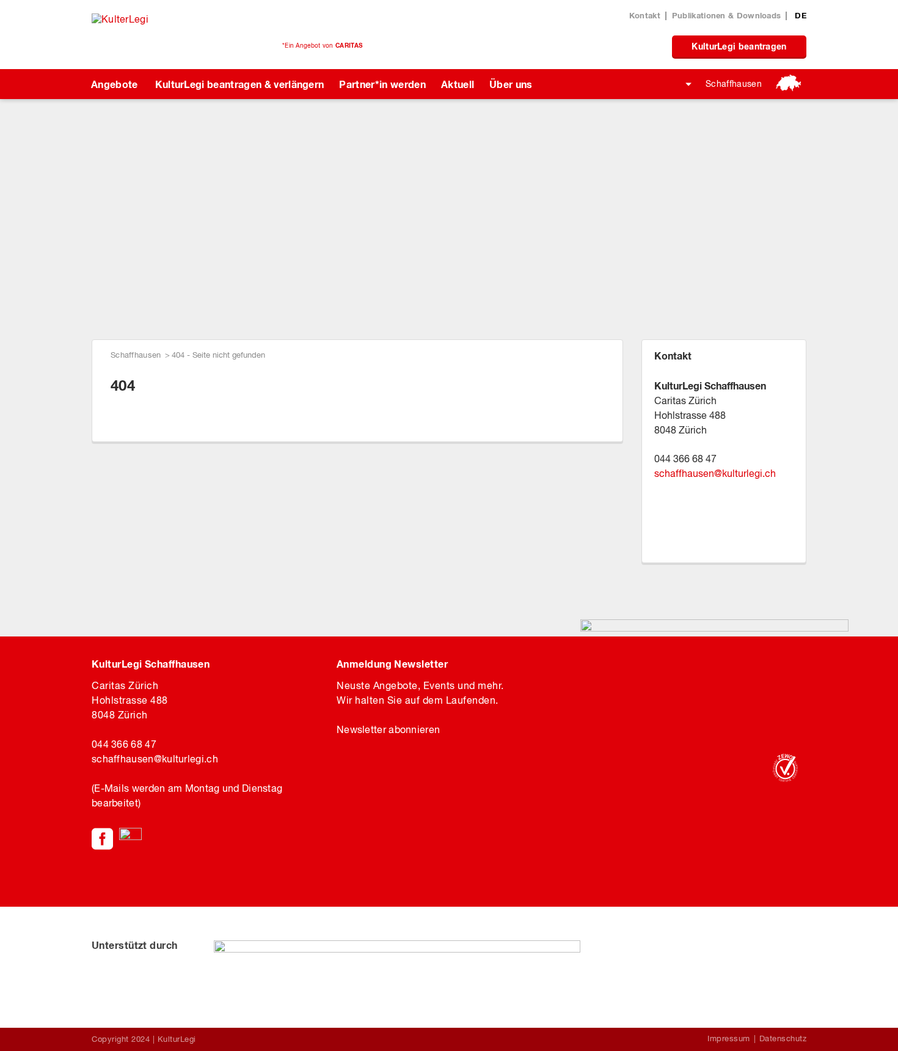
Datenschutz (783, 1038)
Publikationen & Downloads (726, 15)
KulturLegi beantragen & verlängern (239, 84)
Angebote (114, 84)
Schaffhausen (734, 84)
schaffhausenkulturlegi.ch (715, 473)
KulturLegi (177, 1039)
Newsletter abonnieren (388, 729)
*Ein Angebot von (322, 45)
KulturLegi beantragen (739, 46)
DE (800, 15)
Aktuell (457, 84)
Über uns (511, 84)
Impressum (728, 1038)
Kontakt (644, 15)
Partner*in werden (382, 84)
